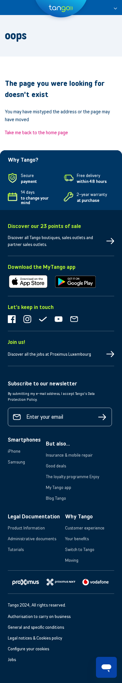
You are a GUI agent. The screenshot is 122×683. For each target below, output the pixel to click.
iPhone (14, 451)
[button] (115, 7)
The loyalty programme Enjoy (72, 477)
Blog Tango (56, 498)
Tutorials (16, 549)
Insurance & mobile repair (69, 455)
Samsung (16, 462)
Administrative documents (32, 539)
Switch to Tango (79, 549)
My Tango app (58, 487)
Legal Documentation (34, 516)
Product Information (26, 528)
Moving (71, 560)
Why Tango (79, 516)
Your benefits (77, 539)
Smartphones (24, 440)
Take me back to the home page (36, 132)
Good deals (56, 466)
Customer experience (84, 528)
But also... (58, 444)
